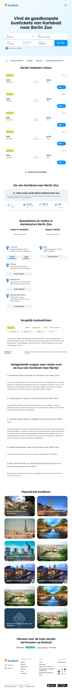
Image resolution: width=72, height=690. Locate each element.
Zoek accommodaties (15, 48)
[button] (33, 36)
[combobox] (17, 36)
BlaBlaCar (42, 351)
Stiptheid (26, 331)
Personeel (13, 331)
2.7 (54, 331)
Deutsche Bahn (50, 351)
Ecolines (64, 351)
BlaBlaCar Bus (34, 351)
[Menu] (65, 5)
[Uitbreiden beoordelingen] (63, 330)
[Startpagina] (6, 61)
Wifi (51, 331)
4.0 (31, 331)
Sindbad (58, 351)
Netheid (39, 331)
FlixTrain (27, 353)
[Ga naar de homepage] (11, 5)
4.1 (17, 331)
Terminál (13, 247)
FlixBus (27, 327)
